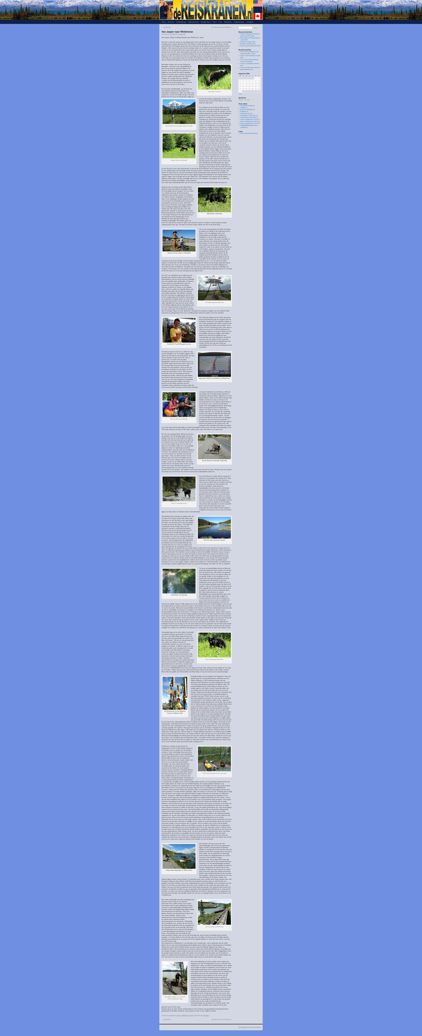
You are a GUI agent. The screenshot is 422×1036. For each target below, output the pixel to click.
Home (164, 22)
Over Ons (171, 22)
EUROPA (243, 111)
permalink (206, 1015)
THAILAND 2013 (245, 113)
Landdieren (249, 22)
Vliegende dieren (239, 22)
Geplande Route (193, 22)
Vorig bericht (166, 27)
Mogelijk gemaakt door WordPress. (251, 1027)
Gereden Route (205, 22)
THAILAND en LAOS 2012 (248, 115)
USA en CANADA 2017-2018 (248, 123)
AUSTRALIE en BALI (246, 105)
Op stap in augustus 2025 (248, 44)
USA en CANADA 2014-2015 (185, 1015)
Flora (220, 22)
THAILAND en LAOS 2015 (248, 117)
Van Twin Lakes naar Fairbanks (222, 27)
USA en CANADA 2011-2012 (248, 119)
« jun (239, 94)
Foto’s (214, 22)
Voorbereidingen (181, 22)
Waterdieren (228, 22)
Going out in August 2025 (247, 42)
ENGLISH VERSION (246, 109)
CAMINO (243, 107)
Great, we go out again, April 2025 (250, 46)
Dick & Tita (182, 34)
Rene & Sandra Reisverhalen (249, 133)
